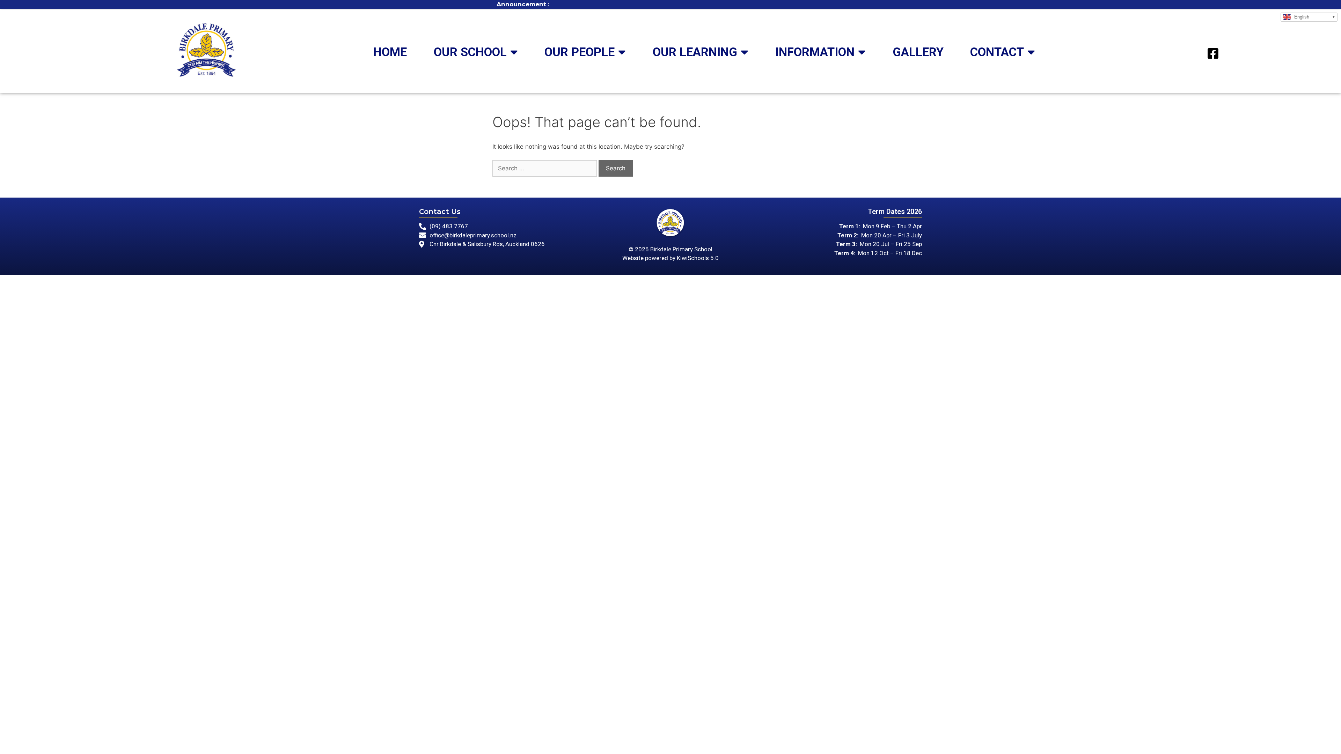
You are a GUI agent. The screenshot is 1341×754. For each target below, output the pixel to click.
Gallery (918, 52)
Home (390, 52)
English (1301, 16)
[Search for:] (544, 168)
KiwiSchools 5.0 (698, 257)
